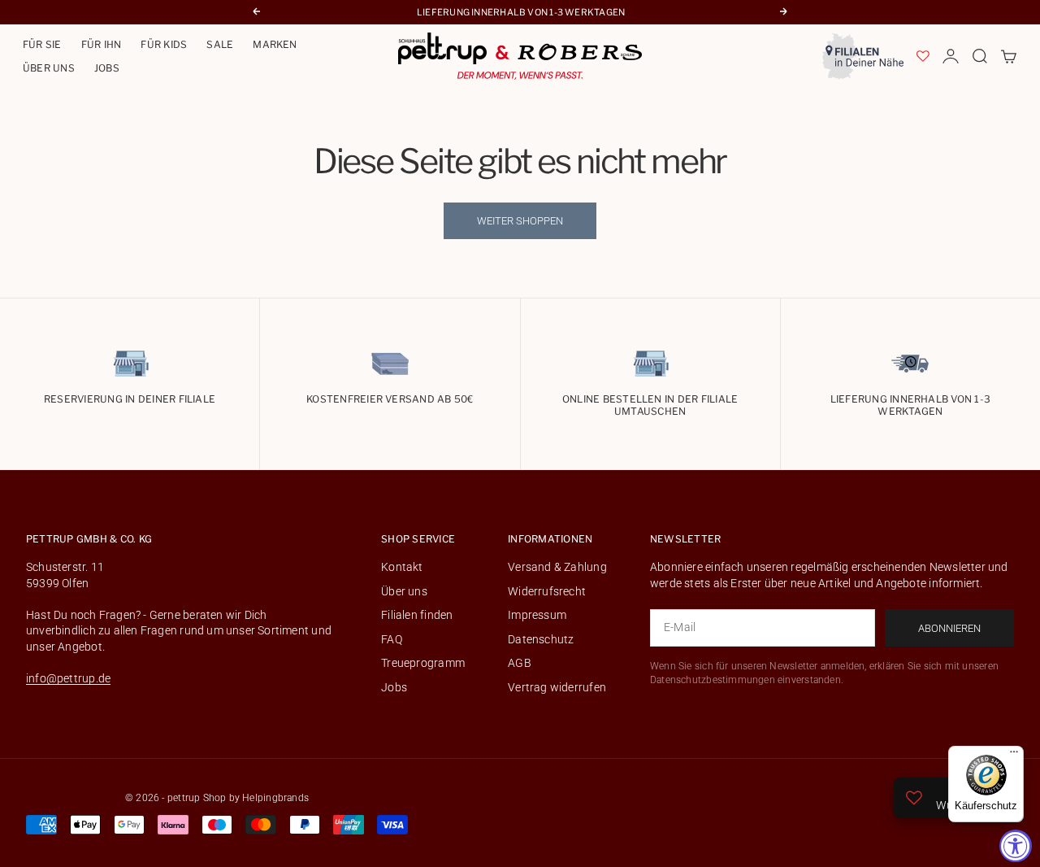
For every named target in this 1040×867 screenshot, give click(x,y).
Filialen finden (417, 614)
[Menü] (1014, 755)
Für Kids (164, 44)
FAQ (391, 639)
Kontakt (401, 566)
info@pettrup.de (68, 678)
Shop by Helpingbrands (256, 798)
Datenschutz (541, 639)
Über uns (49, 68)
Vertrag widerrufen (557, 687)
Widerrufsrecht (547, 591)
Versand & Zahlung (557, 566)
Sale (219, 44)
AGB (519, 662)
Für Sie (42, 44)
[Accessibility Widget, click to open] (1015, 846)
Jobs (106, 68)
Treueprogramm (423, 662)
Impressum (537, 614)
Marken (275, 44)
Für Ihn (101, 44)
